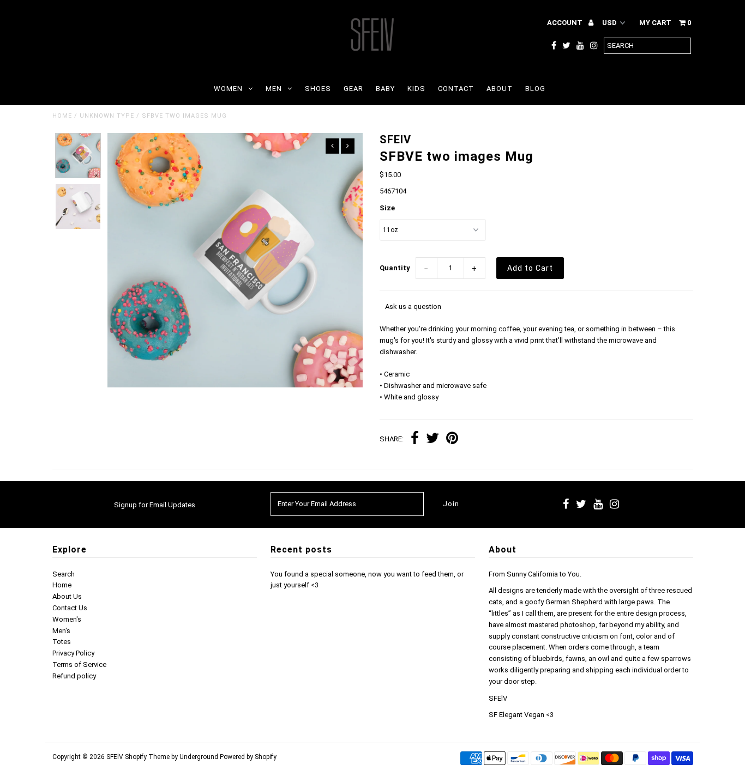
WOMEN (228, 88)
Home (62, 115)
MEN (274, 88)
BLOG (535, 88)
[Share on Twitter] (432, 439)
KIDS (416, 88)
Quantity (395, 268)
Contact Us (69, 608)
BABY (385, 88)
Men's (61, 631)
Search (63, 574)
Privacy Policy (73, 653)
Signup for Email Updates (154, 505)
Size (387, 208)
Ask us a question (413, 306)
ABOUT (499, 88)
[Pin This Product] (452, 439)
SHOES (318, 88)
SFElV (114, 757)
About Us (67, 596)
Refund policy (74, 676)
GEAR (353, 88)
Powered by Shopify (248, 757)
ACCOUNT (565, 23)
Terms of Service (79, 664)
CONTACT (456, 88)
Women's (66, 619)
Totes (61, 642)
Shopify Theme (147, 757)
